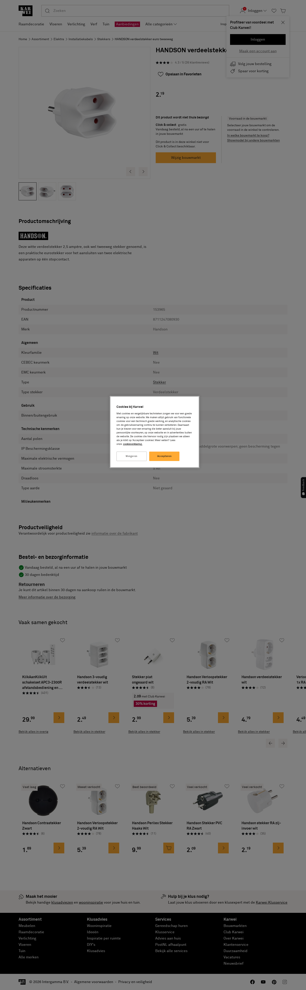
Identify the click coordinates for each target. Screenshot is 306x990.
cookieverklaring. (132, 444)
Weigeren (132, 456)
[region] (154, 432)
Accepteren (164, 456)
